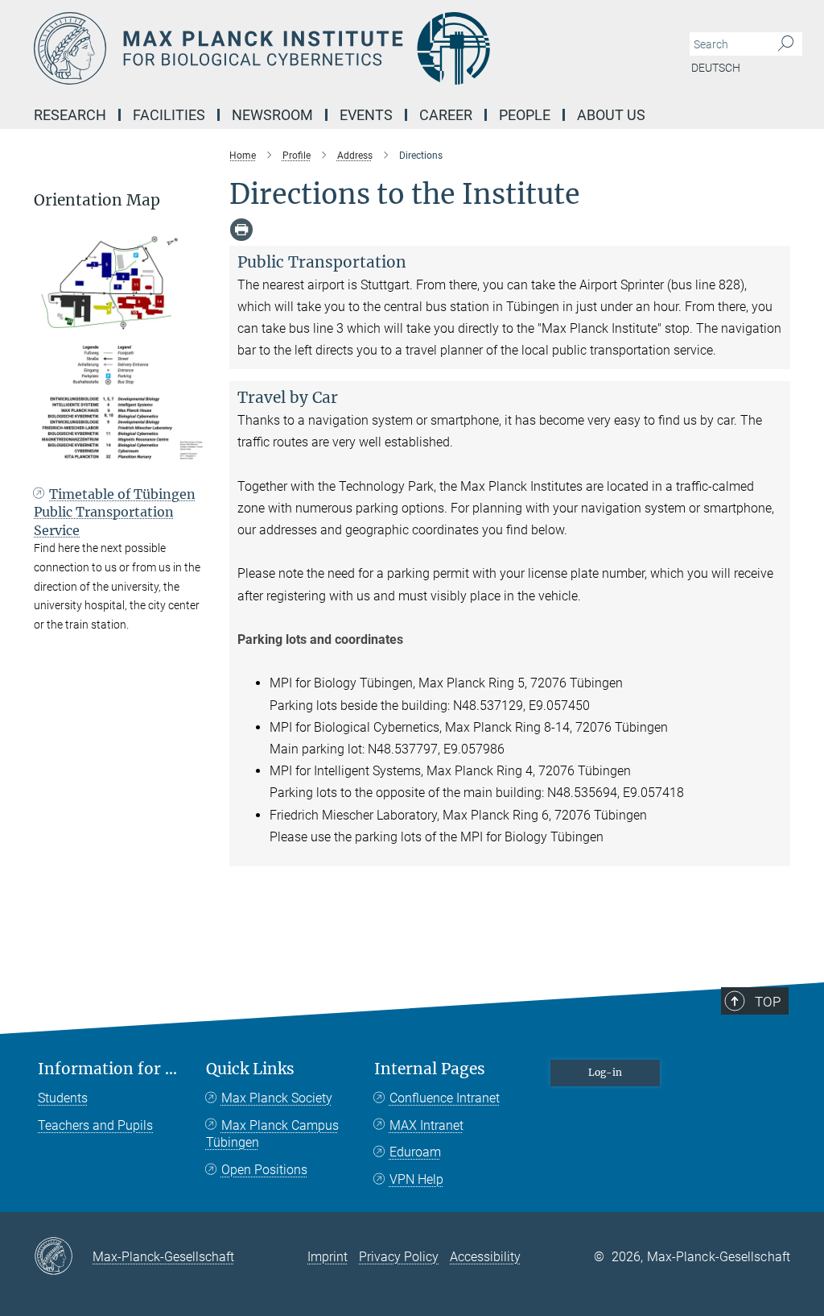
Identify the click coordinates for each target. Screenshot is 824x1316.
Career (445, 115)
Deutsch (715, 67)
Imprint (327, 1256)
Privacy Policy (399, 1256)
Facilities (169, 115)
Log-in (605, 1072)
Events (366, 115)
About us (611, 115)
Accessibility (485, 1256)
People (524, 115)
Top (768, 1002)
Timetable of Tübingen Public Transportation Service (115, 512)
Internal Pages (429, 1069)
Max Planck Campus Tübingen (272, 1134)
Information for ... (107, 1069)
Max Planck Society (276, 1098)
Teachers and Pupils (95, 1125)
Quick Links (250, 1069)
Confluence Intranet (444, 1098)
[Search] (785, 44)
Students (63, 1098)
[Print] (241, 230)
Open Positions (264, 1169)
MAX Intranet (426, 1125)
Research (70, 115)
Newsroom (272, 115)
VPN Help (416, 1179)
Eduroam (415, 1152)
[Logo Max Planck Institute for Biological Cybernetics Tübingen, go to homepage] (335, 48)
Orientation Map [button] (97, 200)
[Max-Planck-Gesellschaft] (63, 1257)
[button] (191, 456)
